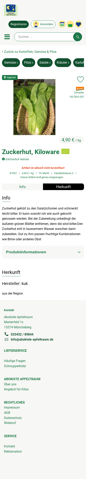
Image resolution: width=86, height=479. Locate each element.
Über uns (10, 384)
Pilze (27, 62)
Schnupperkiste (15, 366)
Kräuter (62, 62)
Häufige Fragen (15, 361)
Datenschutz (13, 418)
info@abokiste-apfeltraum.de (32, 339)
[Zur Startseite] (11, 11)
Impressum (12, 407)
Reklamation (13, 451)
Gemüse (10, 62)
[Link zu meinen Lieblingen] (78, 24)
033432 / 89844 (22, 334)
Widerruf (10, 423)
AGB (7, 413)
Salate (43, 62)
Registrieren (19, 24)
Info (22, 186)
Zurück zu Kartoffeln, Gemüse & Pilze (29, 52)
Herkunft (63, 186)
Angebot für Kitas (16, 389)
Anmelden (46, 24)
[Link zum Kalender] (62, 24)
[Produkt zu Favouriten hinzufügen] (80, 79)
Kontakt (9, 446)
